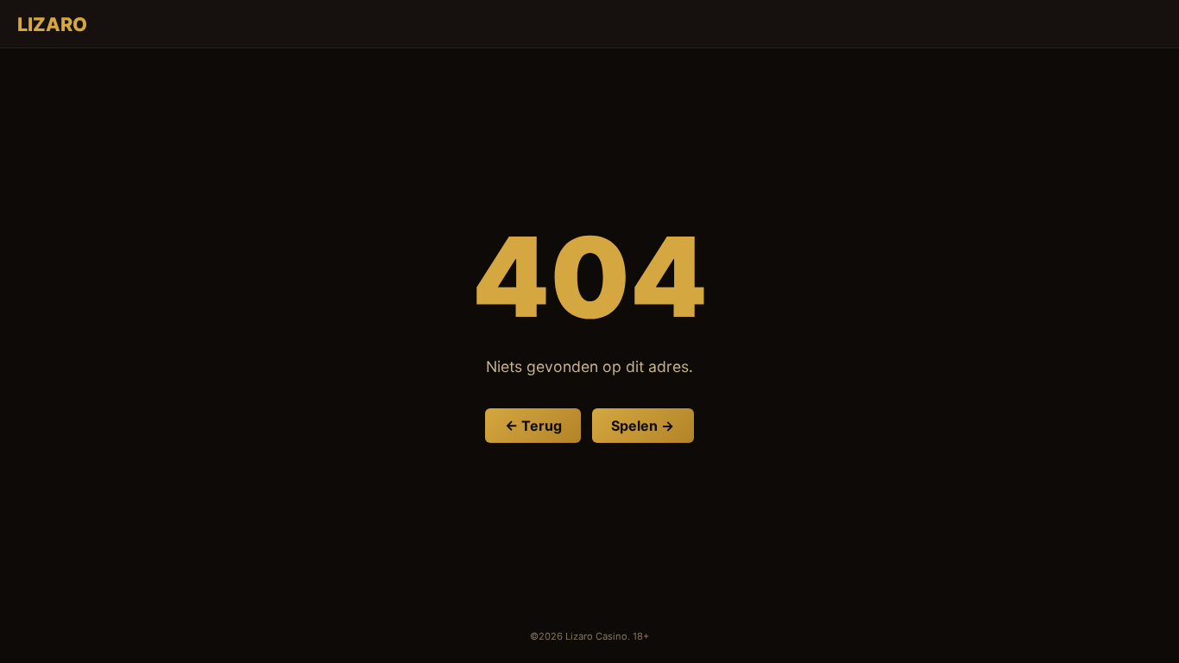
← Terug (533, 425)
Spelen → (642, 425)
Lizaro (52, 24)
